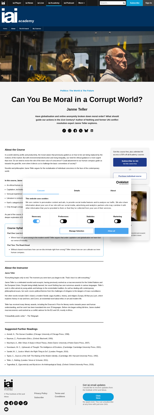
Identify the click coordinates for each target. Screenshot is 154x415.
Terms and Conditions (60, 395)
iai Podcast (69, 3)
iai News (29, 3)
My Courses (37, 29)
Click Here (98, 397)
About (13, 29)
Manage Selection (76, 231)
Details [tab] (77, 191)
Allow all (111, 231)
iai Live (41, 3)
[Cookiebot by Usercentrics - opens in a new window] (117, 182)
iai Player (17, 3)
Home (5, 29)
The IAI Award (24, 29)
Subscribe (134, 3)
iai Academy (53, 3)
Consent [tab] (41, 191)
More (80, 3)
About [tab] (113, 191)
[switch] (63, 221)
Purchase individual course (130, 176)
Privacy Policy (40, 393)
